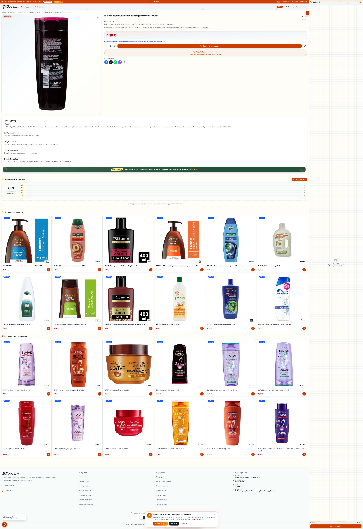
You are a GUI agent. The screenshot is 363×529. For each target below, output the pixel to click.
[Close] (199, 258)
